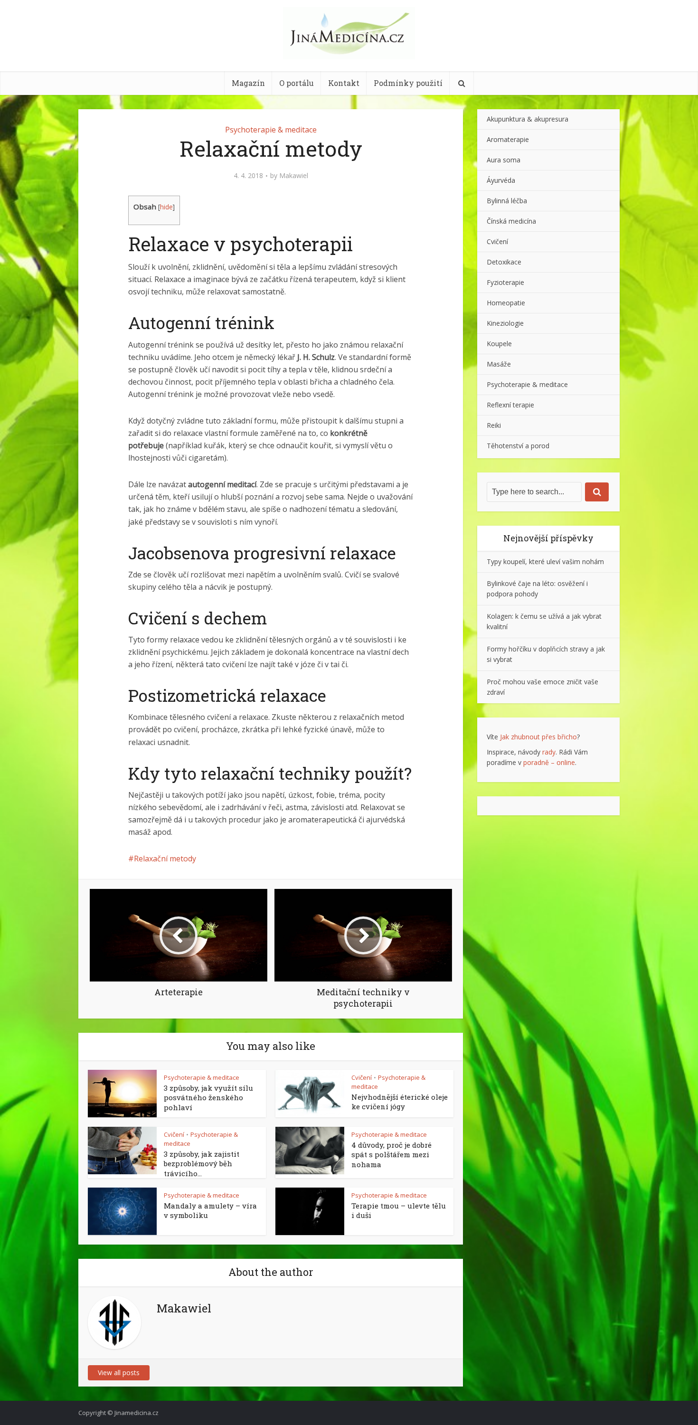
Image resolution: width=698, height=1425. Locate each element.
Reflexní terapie (510, 404)
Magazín (248, 83)
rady (549, 751)
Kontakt (343, 83)
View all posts (119, 1372)
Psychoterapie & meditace (271, 129)
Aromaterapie (508, 139)
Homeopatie (506, 302)
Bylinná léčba (507, 200)
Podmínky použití (408, 83)
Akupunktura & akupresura (527, 118)
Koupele (499, 343)
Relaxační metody (165, 858)
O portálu (296, 83)
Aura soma (503, 159)
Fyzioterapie (505, 282)
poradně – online (549, 762)
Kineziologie (505, 323)
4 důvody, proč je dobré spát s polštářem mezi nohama (391, 1154)
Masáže (499, 363)
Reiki (494, 425)
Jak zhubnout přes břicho (538, 736)
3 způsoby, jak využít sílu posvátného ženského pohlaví (208, 1097)
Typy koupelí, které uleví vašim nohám (545, 561)
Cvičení (361, 1077)
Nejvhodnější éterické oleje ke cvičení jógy (399, 1101)
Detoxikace (504, 261)
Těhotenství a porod (518, 445)
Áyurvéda (501, 180)
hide (166, 206)
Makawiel (293, 175)
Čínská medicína (511, 221)
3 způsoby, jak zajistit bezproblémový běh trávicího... (201, 1163)
